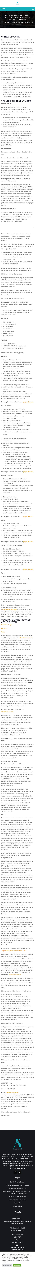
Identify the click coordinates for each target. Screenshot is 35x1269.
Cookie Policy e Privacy (17, 1182)
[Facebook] (15, 1172)
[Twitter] (19, 1172)
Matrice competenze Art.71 (17, 1188)
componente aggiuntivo (9, 609)
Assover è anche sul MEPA (17, 1197)
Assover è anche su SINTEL (17, 1200)
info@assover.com (7, 712)
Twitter (3, 632)
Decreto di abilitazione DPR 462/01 (17, 1185)
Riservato (17, 1203)
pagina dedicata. (28, 402)
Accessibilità (18, 1206)
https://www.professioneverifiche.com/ (14, 950)
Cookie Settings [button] (7, 1265)
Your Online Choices (26, 638)
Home (9, 22)
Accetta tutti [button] (17, 1265)
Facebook (4, 628)
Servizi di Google (6, 625)
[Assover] (17, 3)
